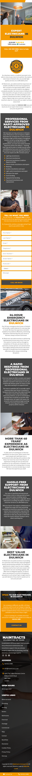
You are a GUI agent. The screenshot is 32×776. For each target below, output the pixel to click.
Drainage (4, 724)
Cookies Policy (6, 748)
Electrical (5, 719)
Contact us (17, 625)
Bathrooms (5, 715)
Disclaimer (5, 744)
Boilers (4, 711)
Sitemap (4, 756)
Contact (4, 736)
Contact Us (8, 774)
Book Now (5, 740)
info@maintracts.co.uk (11, 668)
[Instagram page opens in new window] (9, 655)
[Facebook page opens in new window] (3, 655)
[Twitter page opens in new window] (6, 655)
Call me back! (16, 282)
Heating (4, 707)
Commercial (5, 728)
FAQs (3, 732)
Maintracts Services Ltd (20, 764)
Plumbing (5, 703)
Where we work (6, 699)
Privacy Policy (6, 752)
